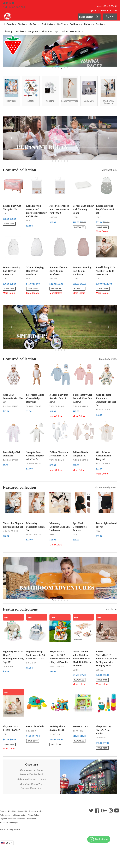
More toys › (111, 609)
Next (112, 49)
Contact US (22, 811)
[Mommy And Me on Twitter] (4, 3)
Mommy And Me (13, 829)
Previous (7, 49)
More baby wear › (108, 359)
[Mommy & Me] (31, 16)
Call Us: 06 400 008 (14, 7)
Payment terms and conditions (12, 819)
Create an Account (108, 10)
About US (12, 811)
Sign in (92, 10)
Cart (112, 16)
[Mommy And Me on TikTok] (116, 811)
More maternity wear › (106, 487)
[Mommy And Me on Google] (104, 811)
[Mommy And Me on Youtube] (13, 3)
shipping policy (19, 815)
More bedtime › (109, 170)
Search (3, 811)
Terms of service (36, 811)
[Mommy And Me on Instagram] (10, 3)
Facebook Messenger (9, 822)
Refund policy (5, 815)
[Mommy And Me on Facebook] (7, 3)
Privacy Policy (33, 815)
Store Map (31, 819)
